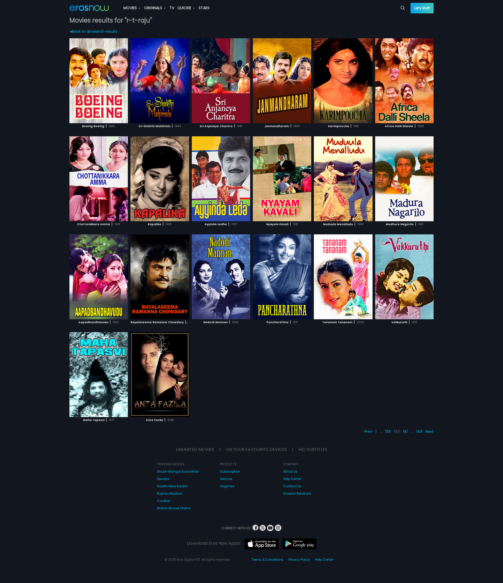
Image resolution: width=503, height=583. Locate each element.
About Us (290, 471)
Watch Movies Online (173, 508)
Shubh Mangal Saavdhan (178, 471)
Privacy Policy (299, 559)
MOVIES (130, 7)
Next (429, 431)
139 (388, 431)
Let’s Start (422, 8)
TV (172, 7)
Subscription (230, 471)
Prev (368, 431)
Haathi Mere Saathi (172, 486)
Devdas (163, 479)
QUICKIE (184, 7)
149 (419, 431)
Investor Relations (297, 493)
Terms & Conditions (267, 559)
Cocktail (163, 501)
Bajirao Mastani (169, 493)
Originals (227, 486)
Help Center (292, 479)
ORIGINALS (153, 7)
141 (405, 431)
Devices (226, 479)
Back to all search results (94, 31)
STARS (204, 7)
